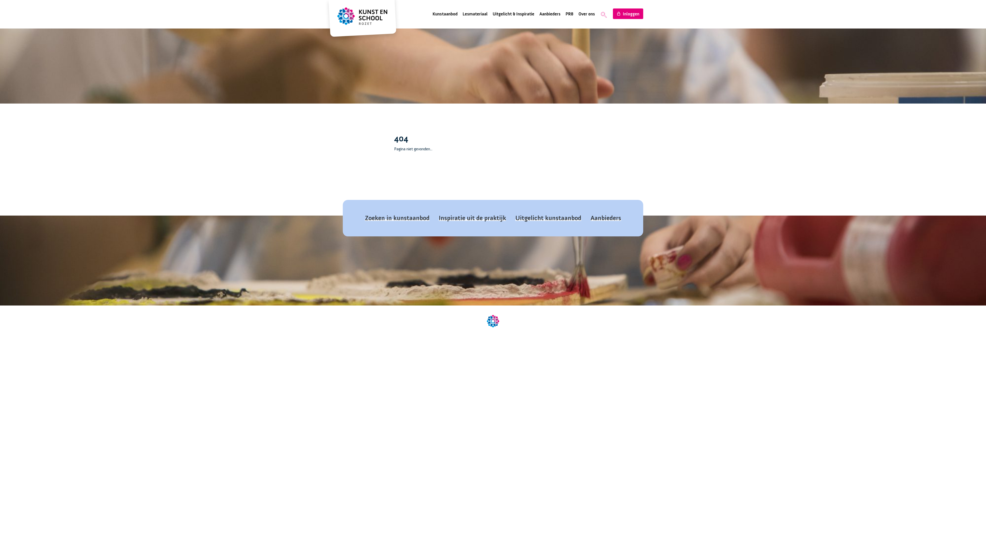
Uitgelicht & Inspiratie (513, 14)
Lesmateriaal (475, 14)
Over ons (587, 14)
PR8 (569, 14)
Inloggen (631, 14)
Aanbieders (550, 14)
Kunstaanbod (445, 14)
